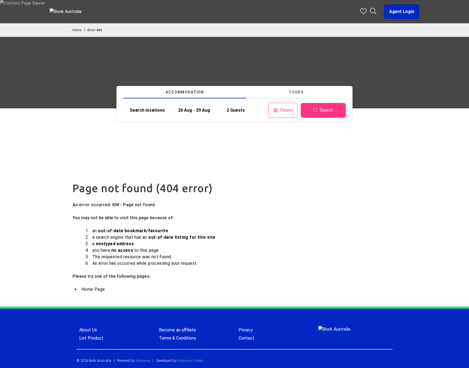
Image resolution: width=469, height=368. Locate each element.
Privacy (246, 330)
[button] (399, 11)
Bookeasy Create (190, 361)
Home (76, 30)
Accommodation (185, 92)
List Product (91, 338)
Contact (246, 338)
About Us (88, 330)
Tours (296, 92)
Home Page (93, 289)
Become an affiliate (177, 330)
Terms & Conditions (177, 338)
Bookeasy (143, 361)
